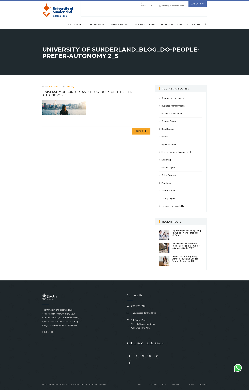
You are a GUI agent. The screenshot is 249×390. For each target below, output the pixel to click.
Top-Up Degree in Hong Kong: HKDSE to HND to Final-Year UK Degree (187, 232)
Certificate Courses (171, 24)
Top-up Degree (169, 198)
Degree (165, 136)
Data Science (168, 129)
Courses (153, 385)
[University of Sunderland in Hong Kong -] (57, 10)
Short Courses (168, 190)
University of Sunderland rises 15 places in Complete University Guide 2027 (186, 245)
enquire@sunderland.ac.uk (173, 6)
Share (140, 131)
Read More (47, 332)
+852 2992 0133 (138, 306)
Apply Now (197, 4)
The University (96, 24)
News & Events (119, 24)
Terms (191, 385)
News (165, 385)
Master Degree (168, 167)
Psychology (167, 183)
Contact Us (193, 24)
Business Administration (173, 106)
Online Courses (169, 175)
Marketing (70, 86)
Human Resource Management (176, 152)
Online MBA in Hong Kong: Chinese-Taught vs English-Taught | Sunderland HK (185, 258)
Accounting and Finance (173, 98)
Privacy (203, 385)
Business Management (172, 113)
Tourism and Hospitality (173, 206)
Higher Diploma (169, 144)
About (141, 385)
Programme (75, 24)
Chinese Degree (169, 121)
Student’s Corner (144, 24)
